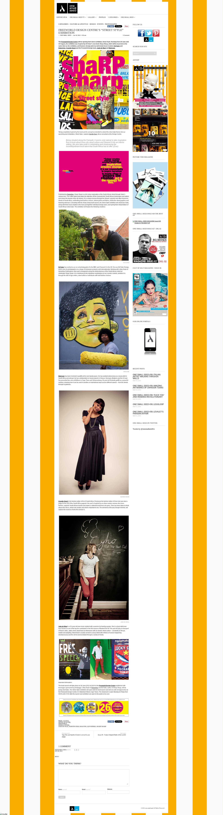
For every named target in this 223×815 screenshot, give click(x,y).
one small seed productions (97, 808)
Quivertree (62, 48)
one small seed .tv (148, 360)
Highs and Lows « (61, 749)
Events (100, 24)
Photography (111, 24)
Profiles (102, 17)
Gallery (91, 17)
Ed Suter (117, 46)
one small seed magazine (63, 808)
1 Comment (126, 35)
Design (93, 24)
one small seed (127, 17)
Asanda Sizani (71, 48)
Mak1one (112, 48)
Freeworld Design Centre (69, 42)
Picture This (107, 808)
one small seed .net (160, 360)
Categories (113, 17)
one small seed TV (77, 17)
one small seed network (148, 39)
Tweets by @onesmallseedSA (144, 429)
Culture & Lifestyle (79, 24)
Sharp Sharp (101, 726)
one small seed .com (137, 360)
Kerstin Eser (93, 134)
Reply (57, 756)
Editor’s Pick (62, 17)
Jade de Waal (101, 48)
